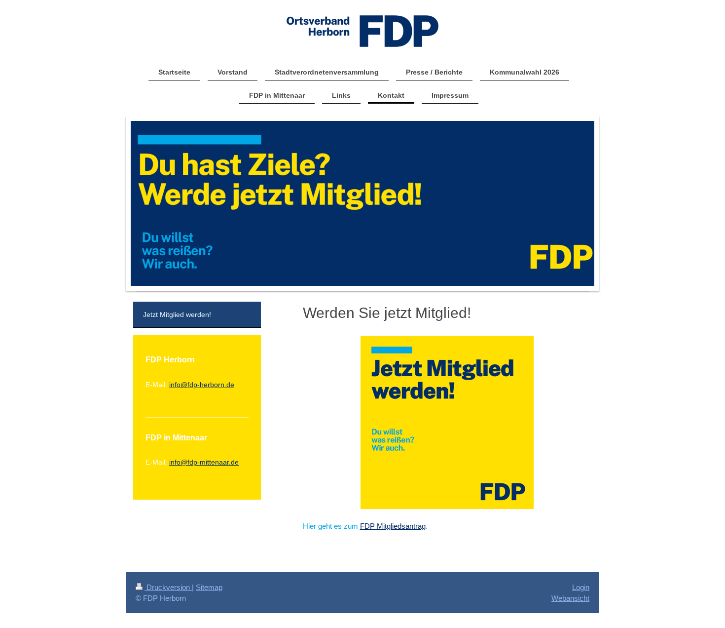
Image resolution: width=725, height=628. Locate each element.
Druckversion (168, 587)
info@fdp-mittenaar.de (204, 462)
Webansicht (570, 598)
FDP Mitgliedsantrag (393, 526)
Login (580, 587)
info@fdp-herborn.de (201, 385)
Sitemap (209, 587)
